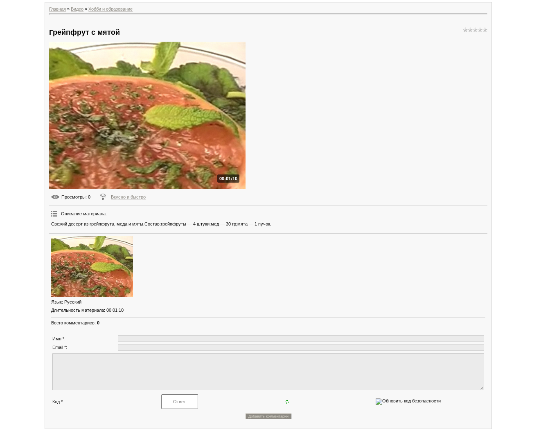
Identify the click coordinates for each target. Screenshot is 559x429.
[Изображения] (92, 266)
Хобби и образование (110, 9)
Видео (77, 9)
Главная (57, 9)
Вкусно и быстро (128, 196)
